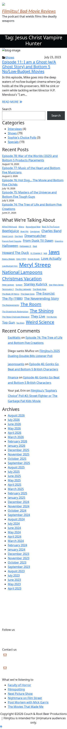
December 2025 (18, 450)
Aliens (21, 226)
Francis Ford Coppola (11, 241)
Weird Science (40, 322)
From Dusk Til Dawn (38, 240)
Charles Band (51, 231)
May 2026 (14, 428)
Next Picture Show (20, 694)
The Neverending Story (41, 298)
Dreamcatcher (35, 236)
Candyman (35, 231)
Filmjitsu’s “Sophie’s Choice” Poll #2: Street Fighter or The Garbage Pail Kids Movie (32, 396)
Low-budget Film (10, 266)
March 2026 (16, 437)
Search (6, 109)
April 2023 (14, 588)
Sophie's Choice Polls (22, 137)
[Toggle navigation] (7, 29)
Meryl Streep (35, 264)
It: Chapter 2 (36, 253)
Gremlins (59, 241)
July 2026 (14, 420)
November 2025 (18, 454)
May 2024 (14, 532)
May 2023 (14, 584)
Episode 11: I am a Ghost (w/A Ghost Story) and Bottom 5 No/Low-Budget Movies (29, 66)
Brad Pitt (24, 231)
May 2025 (14, 480)
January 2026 (16, 446)
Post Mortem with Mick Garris (28, 702)
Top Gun (8, 322)
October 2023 (17, 562)
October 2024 (17, 511)
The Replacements (10, 305)
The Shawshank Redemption (15, 311)
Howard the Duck (15, 253)
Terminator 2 (8, 289)
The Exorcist (45, 293)
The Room (31, 304)
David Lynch (7, 236)
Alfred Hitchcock (9, 226)
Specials (13, 142)
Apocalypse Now (33, 226)
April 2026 (14, 433)
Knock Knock (33, 259)
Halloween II (25, 246)
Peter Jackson (8, 284)
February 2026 (17, 441)
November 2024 (18, 506)
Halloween (10, 245)
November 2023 (18, 558)
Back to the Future (50, 226)
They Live (38, 316)
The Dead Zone (27, 294)
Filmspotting (16, 689)
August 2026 (16, 415)
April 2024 (14, 537)
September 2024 (19, 515)
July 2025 (14, 472)
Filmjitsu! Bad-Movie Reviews (29, 11)
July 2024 (14, 524)
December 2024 (18, 502)
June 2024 (14, 528)
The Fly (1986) (12, 298)
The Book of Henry (10, 294)
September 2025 (19, 463)
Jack (45, 253)
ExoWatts (14, 338)
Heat (35, 246)
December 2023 (18, 554)
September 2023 (19, 567)
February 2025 (17, 493)
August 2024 (16, 519)
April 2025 (14, 485)
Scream (19, 284)
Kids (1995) (21, 259)
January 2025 (16, 498)
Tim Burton (52, 317)
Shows (9, 57)
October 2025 (17, 459)
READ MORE (10, 102)
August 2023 (16, 571)
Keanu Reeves (8, 259)
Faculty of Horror (19, 685)
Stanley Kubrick (35, 284)
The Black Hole (39, 289)
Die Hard (19, 236)
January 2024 (16, 549)
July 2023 (14, 575)
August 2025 (16, 467)
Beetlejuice (10, 231)
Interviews (15, 129)
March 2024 (16, 541)
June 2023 (14, 580)
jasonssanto (16, 364)
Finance (13, 377)
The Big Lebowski (23, 289)
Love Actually (51, 258)
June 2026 (14, 424)
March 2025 (16, 489)
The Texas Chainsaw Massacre (15, 317)
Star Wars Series (56, 284)
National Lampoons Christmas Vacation (22, 275)
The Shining (42, 311)
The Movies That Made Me (25, 707)
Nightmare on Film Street (25, 698)
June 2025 (14, 476)
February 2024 (17, 545)
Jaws (54, 252)
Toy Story (20, 323)
